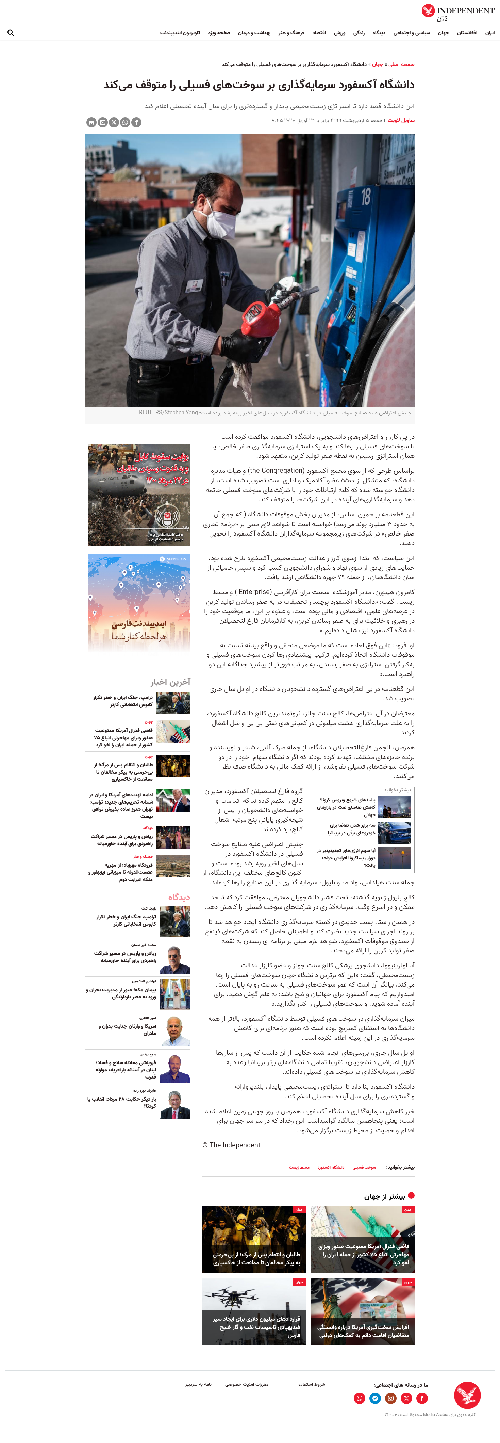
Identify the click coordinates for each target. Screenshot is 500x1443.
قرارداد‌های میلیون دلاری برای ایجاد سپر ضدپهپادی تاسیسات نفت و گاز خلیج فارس (256, 1327)
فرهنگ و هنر (291, 33)
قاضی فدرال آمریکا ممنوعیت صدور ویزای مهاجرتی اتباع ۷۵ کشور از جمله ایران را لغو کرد (363, 1255)
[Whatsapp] (125, 122)
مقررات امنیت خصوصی (246, 1384)
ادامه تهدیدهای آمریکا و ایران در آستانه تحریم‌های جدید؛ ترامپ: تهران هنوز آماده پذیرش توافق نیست (121, 806)
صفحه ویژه (219, 33)
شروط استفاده (311, 1384)
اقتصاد (319, 33)
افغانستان (467, 33)
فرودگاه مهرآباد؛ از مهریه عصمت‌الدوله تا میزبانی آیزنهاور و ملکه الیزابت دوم (120, 872)
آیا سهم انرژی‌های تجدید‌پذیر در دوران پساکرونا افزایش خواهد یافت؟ (346, 858)
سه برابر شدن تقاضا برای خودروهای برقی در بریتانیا (352, 829)
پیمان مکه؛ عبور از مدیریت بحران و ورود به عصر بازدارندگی (121, 993)
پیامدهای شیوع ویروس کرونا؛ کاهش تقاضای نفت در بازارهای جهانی (346, 807)
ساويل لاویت (400, 120)
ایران (490, 33)
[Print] (91, 122)
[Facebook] (136, 122)
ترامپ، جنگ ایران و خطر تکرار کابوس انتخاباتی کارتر (123, 701)
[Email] (103, 122)
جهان (443, 33)
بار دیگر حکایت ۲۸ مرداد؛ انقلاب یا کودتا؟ (121, 1103)
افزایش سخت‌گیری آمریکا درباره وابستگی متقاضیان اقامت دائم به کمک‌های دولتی (363, 1331)
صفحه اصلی (401, 64)
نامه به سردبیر (198, 1384)
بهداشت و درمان (254, 33)
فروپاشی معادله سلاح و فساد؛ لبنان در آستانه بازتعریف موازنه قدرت (126, 1070)
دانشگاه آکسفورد (331, 1167)
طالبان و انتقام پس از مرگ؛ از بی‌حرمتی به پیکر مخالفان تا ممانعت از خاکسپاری (256, 1259)
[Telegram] (375, 1398)
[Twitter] (114, 122)
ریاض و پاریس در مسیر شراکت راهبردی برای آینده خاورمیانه (122, 840)
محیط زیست (299, 1167)
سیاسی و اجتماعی (412, 33)
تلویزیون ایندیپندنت (180, 33)
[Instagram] (391, 1398)
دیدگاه (379, 33)
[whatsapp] (359, 1398)
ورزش (339, 33)
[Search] (11, 33)
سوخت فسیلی (364, 1167)
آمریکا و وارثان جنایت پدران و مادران (127, 1030)
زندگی (359, 33)
